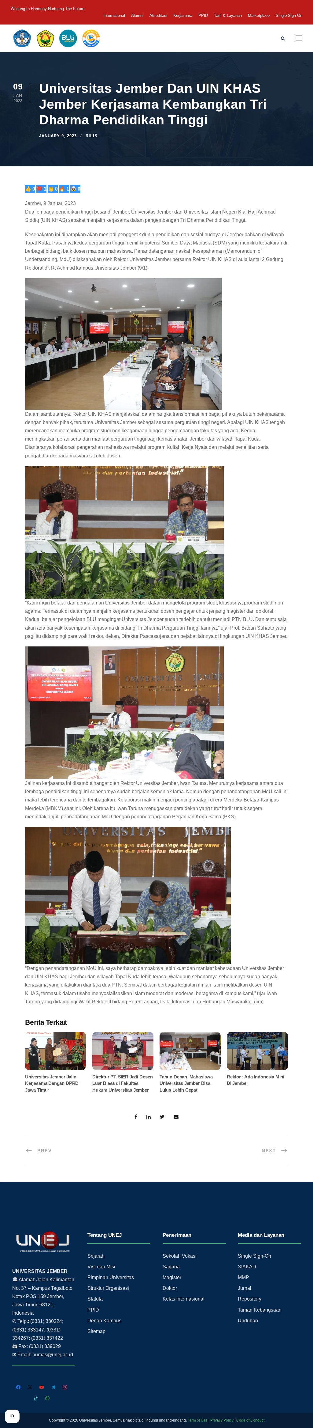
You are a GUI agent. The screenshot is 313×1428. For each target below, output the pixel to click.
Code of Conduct (250, 1420)
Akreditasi (158, 15)
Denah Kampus (104, 1320)
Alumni (137, 15)
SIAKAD (247, 1266)
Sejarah (96, 1256)
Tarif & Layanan (228, 15)
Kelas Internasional (183, 1298)
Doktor (170, 1288)
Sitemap (96, 1331)
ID (12, 1416)
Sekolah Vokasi (180, 1256)
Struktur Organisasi (108, 1288)
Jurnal (244, 1288)
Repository (249, 1298)
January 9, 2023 (58, 136)
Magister (172, 1277)
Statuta (95, 1298)
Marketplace (259, 15)
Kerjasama (182, 15)
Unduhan (248, 1320)
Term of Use (198, 1420)
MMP (243, 1277)
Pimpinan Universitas (110, 1277)
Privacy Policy (222, 1420)
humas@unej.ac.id (52, 1354)
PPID (203, 15)
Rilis (92, 136)
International (114, 15)
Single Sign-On (289, 15)
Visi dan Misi (101, 1266)
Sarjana (171, 1266)
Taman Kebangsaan (260, 1309)
